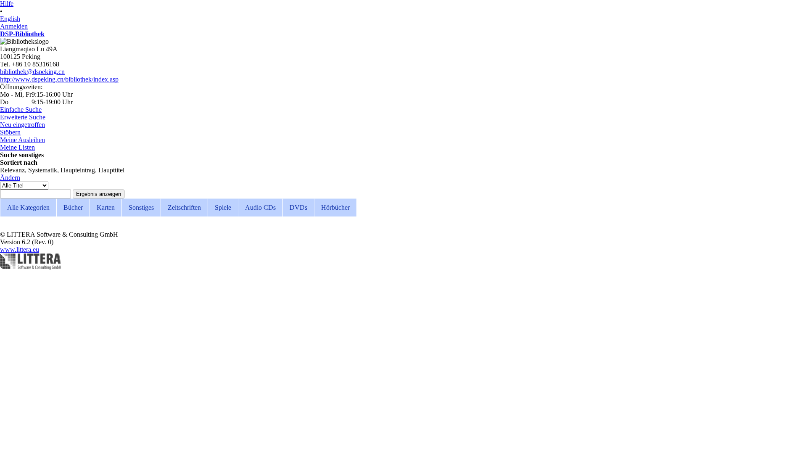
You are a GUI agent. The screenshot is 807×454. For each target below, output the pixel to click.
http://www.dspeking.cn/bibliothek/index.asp (59, 79)
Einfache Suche (21, 109)
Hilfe (6, 3)
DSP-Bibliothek (22, 33)
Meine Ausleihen (22, 139)
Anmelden (14, 26)
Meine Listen (17, 147)
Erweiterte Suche (22, 117)
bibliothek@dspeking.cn (32, 71)
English (10, 18)
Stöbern (10, 132)
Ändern (10, 177)
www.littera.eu (19, 249)
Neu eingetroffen (22, 124)
